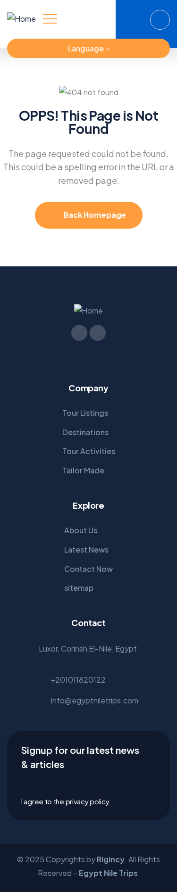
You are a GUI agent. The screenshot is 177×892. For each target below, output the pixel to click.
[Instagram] (55, 48)
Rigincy (111, 859)
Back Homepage (94, 215)
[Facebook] (38, 48)
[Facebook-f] (79, 333)
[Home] (21, 19)
